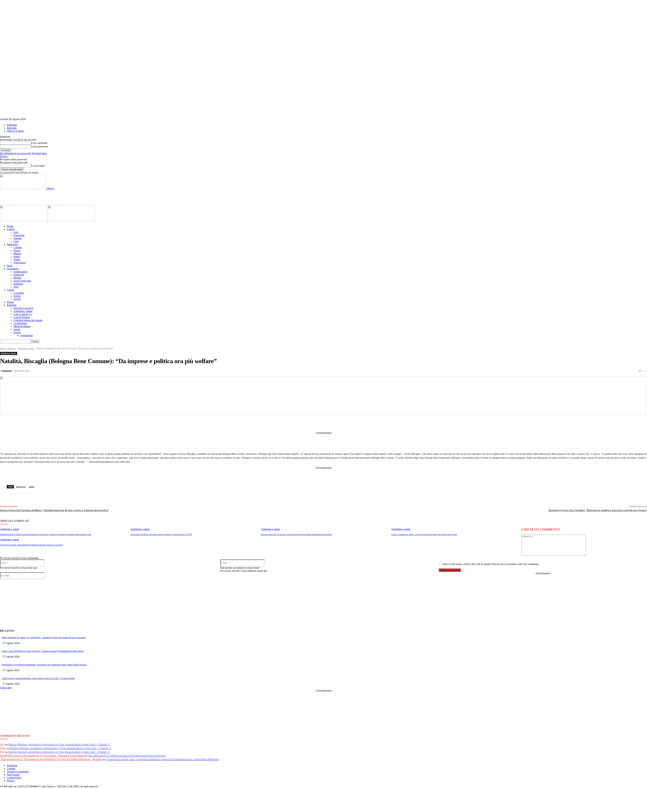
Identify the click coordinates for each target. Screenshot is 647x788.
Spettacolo (12, 244)
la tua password (39, 146)
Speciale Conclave (23, 308)
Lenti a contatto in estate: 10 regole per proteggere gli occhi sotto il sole (424, 534)
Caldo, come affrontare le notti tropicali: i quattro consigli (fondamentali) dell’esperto (43, 651)
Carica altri (6, 687)
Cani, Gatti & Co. (22, 314)
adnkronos (21, 486)
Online (17, 296)
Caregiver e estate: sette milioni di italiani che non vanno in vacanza (31, 545)
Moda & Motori (21, 326)
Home (10, 226)
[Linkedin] (306, 422)
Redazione (7, 370)
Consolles (18, 292)
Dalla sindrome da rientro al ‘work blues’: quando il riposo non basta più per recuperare (44, 637)
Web (15, 286)
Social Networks (22, 280)
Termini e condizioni (18, 771)
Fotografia (18, 235)
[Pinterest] (331, 422)
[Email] (356, 422)
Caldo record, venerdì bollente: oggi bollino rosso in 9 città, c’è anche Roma (38, 678)
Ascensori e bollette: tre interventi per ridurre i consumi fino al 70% (161, 534)
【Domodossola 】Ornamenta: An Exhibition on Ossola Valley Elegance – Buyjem (51, 759)
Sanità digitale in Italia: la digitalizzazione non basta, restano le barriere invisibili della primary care (45, 534)
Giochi (10, 289)
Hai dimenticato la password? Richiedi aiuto (23, 153)
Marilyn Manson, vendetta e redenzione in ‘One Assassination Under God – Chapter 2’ (59, 744)
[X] (294, 422)
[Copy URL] (381, 422)
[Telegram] (318, 422)
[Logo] (24, 220)
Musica (17, 253)
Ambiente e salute (23, 311)
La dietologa (20, 323)
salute (31, 486)
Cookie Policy (14, 777)
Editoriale (12, 124)
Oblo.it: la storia (15, 130)
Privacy (4, 156)
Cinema (17, 247)
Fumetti (17, 238)
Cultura (11, 229)
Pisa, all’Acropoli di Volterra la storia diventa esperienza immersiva (126, 755)
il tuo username (39, 142)
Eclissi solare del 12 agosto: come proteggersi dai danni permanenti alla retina (296, 534)
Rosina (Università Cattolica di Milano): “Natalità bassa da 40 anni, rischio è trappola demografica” (54, 510)
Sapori (16, 329)
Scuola (17, 332)
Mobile (17, 277)
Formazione (26, 335)
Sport (9, 265)
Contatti (11, 768)
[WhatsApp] (343, 422)
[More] (393, 422)
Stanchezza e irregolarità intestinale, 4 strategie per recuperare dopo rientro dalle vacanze (44, 664)
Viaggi (10, 302)
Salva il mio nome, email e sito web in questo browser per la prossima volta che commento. (491, 564)
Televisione (19, 262)
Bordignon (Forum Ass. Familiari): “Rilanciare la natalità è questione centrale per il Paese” (598, 510)
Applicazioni (20, 271)
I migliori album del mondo (27, 320)
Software (18, 283)
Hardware (18, 274)
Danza (16, 250)
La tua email (37, 165)
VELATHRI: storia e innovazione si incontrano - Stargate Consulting (42, 755)
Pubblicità (12, 765)
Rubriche (12, 305)
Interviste (12, 127)
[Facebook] (281, 422)
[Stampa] (368, 422)
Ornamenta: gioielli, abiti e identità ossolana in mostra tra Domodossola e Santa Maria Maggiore (162, 759)
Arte (15, 232)
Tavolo (17, 299)
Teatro (16, 259)
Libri (16, 241)
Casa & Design (21, 317)
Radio (16, 256)
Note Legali (13, 774)
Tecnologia (13, 268)
